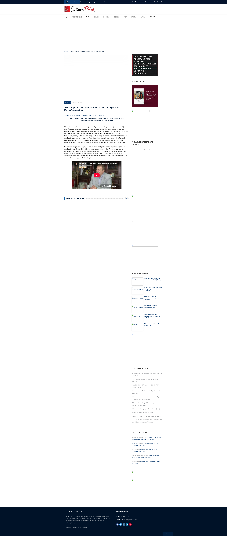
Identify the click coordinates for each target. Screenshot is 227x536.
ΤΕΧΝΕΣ (116, 17)
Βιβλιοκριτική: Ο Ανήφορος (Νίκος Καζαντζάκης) (146, 409)
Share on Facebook (69, 115)
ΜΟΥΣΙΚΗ (106, 17)
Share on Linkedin (90, 115)
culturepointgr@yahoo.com (129, 520)
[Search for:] (137, 2)
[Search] (146, 2)
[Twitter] (155, 2)
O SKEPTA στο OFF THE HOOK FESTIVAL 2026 (146, 416)
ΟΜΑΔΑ (152, 17)
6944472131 (125, 516)
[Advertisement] (113, 35)
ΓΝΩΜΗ (88, 17)
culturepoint (135, 443)
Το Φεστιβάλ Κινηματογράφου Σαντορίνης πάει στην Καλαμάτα (97, 2)
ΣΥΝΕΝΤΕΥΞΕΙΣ (77, 17)
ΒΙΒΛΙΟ (96, 17)
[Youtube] (161, 2)
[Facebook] (153, 2)
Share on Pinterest (100, 115)
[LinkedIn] (159, 2)
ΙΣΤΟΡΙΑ (133, 17)
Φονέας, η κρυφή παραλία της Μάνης (143, 412)
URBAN (143, 17)
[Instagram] (157, 2)
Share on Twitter (80, 115)
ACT (125, 17)
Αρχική (66, 17)
